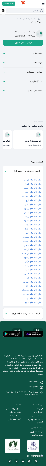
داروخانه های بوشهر (32, 208)
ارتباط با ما (38, 412)
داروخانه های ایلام (33, 204)
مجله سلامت (37, 435)
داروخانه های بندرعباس (31, 290)
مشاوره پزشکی (15, 412)
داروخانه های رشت (33, 265)
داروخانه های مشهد (32, 220)
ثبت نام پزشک (15, 416)
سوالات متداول (37, 416)
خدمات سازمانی (14, 419)
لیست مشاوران (36, 431)
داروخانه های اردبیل (32, 192)
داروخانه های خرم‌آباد (32, 282)
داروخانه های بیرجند (32, 216)
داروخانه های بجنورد (32, 224)
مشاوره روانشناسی (13, 408)
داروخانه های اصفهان (31, 196)
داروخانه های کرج (33, 200)
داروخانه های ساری (33, 302)
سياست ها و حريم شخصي (35, 420)
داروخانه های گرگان (33, 261)
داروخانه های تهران (32, 179)
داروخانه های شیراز (33, 269)
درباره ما (39, 408)
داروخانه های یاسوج (32, 257)
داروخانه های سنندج (32, 245)
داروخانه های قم (34, 278)
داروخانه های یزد (34, 298)
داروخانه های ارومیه (32, 188)
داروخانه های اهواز (33, 229)
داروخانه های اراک (33, 286)
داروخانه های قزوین (32, 273)
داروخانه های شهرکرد (32, 212)
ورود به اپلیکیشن (8, 3)
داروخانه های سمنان (32, 237)
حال (40, 19)
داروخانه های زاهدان (32, 241)
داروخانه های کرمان (32, 249)
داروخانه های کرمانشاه (31, 253)
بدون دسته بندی (21, 19)
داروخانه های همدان (32, 294)
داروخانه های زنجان (32, 233)
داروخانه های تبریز (33, 184)
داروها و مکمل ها (32, 19)
